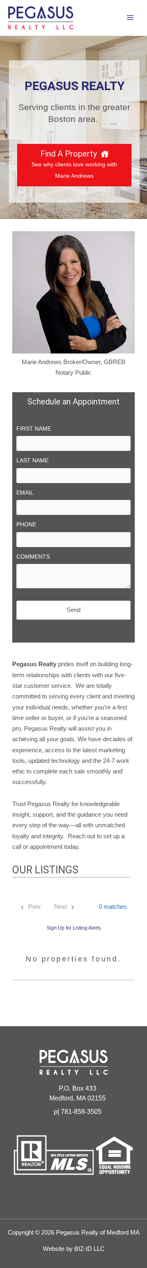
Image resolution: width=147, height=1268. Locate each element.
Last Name (32, 460)
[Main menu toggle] (130, 17)
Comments (33, 556)
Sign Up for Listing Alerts (74, 928)
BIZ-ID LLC (89, 1249)
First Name (33, 428)
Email (24, 492)
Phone (26, 524)
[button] (108, 907)
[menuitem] (30, 907)
